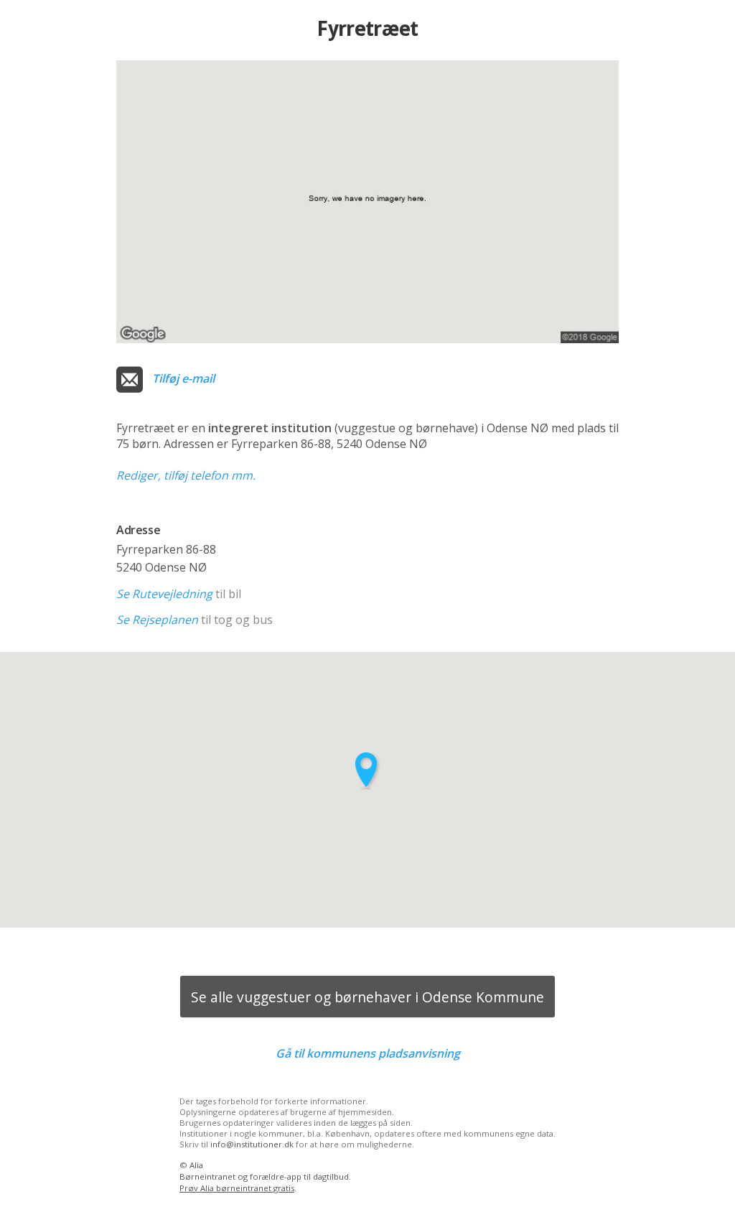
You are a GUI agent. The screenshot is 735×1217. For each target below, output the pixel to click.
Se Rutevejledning (164, 594)
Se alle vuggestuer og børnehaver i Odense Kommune (367, 997)
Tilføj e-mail (183, 378)
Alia (196, 1165)
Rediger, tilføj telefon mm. (186, 475)
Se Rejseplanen (157, 620)
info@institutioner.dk (252, 1144)
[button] (367, 771)
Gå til (368, 1053)
